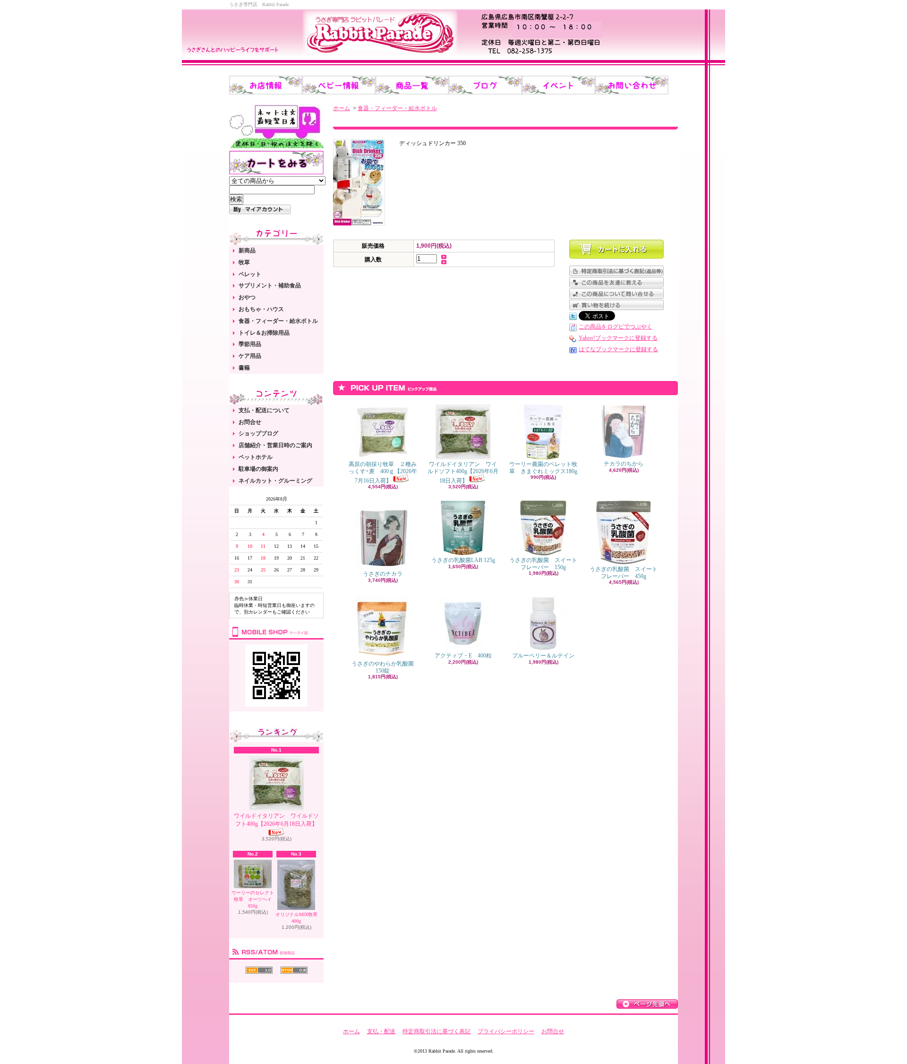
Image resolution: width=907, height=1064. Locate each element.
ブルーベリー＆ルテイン (543, 655)
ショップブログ (258, 433)
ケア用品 (250, 356)
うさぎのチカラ (382, 574)
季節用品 (250, 344)
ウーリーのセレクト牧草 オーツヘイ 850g (253, 899)
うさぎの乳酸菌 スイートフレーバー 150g (543, 563)
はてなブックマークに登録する (618, 349)
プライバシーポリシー (506, 1031)
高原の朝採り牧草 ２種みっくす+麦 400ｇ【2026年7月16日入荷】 (383, 472)
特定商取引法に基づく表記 (436, 1031)
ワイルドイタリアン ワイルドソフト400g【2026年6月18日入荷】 (276, 820)
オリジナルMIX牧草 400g (296, 918)
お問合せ (250, 422)
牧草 (244, 262)
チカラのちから (623, 463)
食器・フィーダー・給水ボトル (278, 321)
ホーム (341, 108)
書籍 (244, 367)
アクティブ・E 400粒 (463, 655)
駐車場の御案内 (258, 469)
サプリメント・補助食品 (270, 285)
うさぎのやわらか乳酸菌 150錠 (385, 667)
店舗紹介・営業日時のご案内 (275, 445)
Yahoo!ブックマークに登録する (618, 338)
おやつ (247, 297)
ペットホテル (256, 457)
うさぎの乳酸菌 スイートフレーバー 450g (624, 572)
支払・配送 (381, 1031)
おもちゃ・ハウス (261, 309)
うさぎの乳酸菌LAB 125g (463, 560)
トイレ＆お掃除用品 (264, 332)
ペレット (250, 274)
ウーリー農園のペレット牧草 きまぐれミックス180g (543, 467)
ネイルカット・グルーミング (275, 480)
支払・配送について (264, 410)
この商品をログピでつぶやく (615, 326)
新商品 (247, 250)
